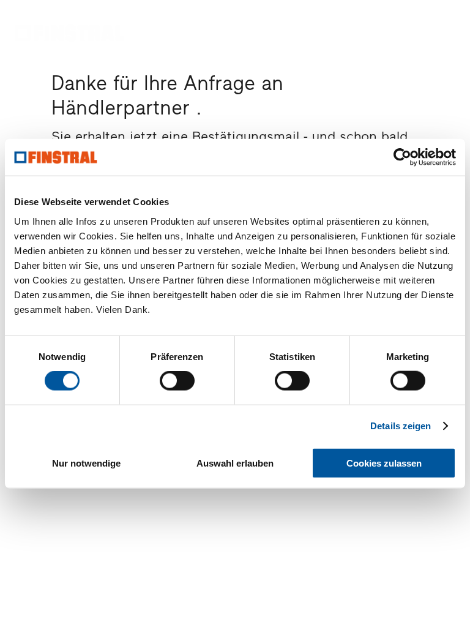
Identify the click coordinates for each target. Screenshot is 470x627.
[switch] (177, 381)
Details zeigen (400, 426)
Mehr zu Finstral (315, 36)
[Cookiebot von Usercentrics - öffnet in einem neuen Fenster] (402, 157)
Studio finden (426, 41)
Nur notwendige (86, 462)
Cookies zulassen (384, 462)
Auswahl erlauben (235, 462)
